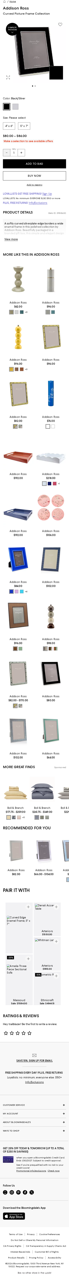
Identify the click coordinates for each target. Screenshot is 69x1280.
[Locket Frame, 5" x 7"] (51, 337)
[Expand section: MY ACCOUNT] (34, 1113)
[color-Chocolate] (16, 369)
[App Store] (14, 1216)
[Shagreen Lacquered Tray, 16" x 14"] (18, 508)
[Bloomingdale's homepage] (4, 1)
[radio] (11, 312)
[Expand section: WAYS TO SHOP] (34, 1131)
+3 (26, 312)
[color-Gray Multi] (45, 649)
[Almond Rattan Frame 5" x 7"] (18, 616)
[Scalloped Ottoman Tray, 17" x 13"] (51, 451)
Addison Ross (16, 8)
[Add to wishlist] (60, 24)
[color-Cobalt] (11, 591)
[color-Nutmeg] (22, 369)
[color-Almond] (15, 649)
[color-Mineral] (37, 817)
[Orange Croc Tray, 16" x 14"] (18, 451)
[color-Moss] (20, 649)
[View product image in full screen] (8, 77)
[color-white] (44, 483)
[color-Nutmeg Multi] (55, 649)
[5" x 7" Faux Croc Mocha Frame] (51, 559)
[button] (34, 56)
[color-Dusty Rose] (19, 817)
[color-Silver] (20, 426)
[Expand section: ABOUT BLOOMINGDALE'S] (34, 1122)
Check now (54, 1171)
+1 (59, 483)
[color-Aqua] (22, 591)
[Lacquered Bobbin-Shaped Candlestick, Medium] (18, 280)
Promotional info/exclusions (31, 1171)
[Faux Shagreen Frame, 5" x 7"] (18, 731)
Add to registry (34, 185)
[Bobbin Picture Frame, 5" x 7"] (18, 559)
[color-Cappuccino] (11, 312)
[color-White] (16, 312)
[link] (18, 307)
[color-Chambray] (22, 312)
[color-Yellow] (53, 426)
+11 (23, 817)
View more (11, 239)
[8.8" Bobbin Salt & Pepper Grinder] (18, 337)
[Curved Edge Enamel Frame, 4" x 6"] (51, 674)
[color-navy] (49, 483)
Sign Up (47, 193)
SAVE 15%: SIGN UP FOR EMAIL (34, 1060)
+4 (26, 591)
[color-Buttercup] (8, 817)
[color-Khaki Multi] (50, 649)
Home (13, 1)
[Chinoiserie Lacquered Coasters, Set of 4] (51, 508)
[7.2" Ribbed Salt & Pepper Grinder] (51, 280)
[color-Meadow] (42, 817)
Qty (14, 149)
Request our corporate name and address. (38, 1266)
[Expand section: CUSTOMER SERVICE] (34, 1105)
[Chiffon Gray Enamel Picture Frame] (16, 851)
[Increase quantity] (21, 152)
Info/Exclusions (38, 202)
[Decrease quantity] (6, 152)
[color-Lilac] (16, 591)
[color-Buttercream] (11, 369)
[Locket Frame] (18, 674)
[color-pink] (54, 483)
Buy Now (34, 176)
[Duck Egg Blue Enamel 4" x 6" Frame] (51, 731)
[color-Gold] (15, 426)
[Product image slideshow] (34, 56)
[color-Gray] (48, 312)
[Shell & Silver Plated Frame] (44, 851)
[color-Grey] (48, 426)
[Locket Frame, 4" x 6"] (18, 394)
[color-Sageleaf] (47, 817)
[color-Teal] (53, 312)
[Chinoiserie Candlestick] (51, 394)
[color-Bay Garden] (14, 817)
